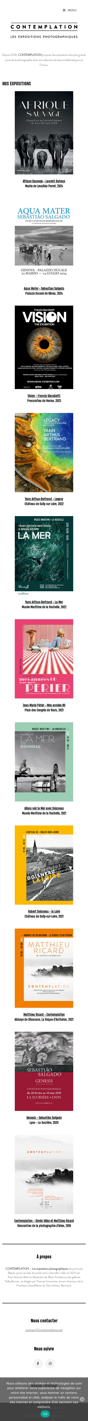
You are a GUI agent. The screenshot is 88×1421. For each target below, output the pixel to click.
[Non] (82, 1399)
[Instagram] (50, 1364)
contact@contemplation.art (44, 1329)
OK (45, 1414)
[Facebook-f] (38, 1364)
